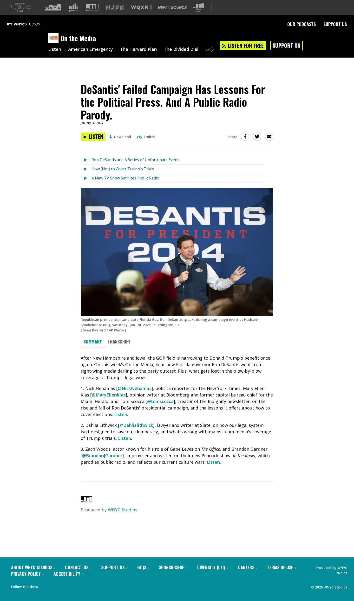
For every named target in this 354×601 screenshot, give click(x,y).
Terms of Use (280, 567)
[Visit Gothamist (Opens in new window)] (73, 7)
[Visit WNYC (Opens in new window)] (53, 7)
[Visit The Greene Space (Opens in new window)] (198, 7)
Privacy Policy (26, 574)
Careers (246, 567)
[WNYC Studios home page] (29, 24)
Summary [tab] (93, 341)
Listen (54, 49)
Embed (149, 136)
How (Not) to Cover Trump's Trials (123, 169)
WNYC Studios (122, 510)
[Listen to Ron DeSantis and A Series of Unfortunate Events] (88, 160)
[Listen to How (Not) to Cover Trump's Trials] (88, 169)
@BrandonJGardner (102, 455)
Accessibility (66, 574)
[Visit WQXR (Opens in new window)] (141, 7)
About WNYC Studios (31, 567)
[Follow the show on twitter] (54, 585)
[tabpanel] (177, 410)
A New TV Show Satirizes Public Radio (125, 178)
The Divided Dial (181, 49)
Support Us (335, 24)
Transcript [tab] (119, 341)
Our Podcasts (301, 24)
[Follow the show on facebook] (45, 585)
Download (122, 136)
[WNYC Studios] (86, 501)
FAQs (141, 567)
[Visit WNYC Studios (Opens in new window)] (92, 7)
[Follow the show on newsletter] (63, 585)
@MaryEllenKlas (109, 395)
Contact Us (76, 567)
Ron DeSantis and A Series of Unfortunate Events (136, 159)
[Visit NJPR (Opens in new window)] (115, 7)
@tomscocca (160, 401)
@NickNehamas (134, 388)
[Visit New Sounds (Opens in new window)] (172, 7)
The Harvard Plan (138, 49)
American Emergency (90, 49)
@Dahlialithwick (136, 425)
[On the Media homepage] (54, 38)
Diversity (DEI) (211, 567)
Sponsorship (171, 567)
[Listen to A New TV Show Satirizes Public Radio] (88, 178)
